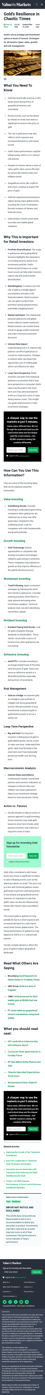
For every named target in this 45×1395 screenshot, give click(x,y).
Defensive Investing (16, 654)
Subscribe (33, 450)
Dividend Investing (15, 620)
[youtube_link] (21, 1302)
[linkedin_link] (16, 1302)
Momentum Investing (17, 578)
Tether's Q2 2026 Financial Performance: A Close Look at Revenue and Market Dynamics (23, 1184)
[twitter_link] (4, 1302)
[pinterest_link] (27, 1302)
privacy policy (24, 456)
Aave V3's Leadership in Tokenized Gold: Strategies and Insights (21, 1162)
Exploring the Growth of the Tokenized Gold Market (23, 1154)
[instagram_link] (10, 1302)
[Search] (36, 4)
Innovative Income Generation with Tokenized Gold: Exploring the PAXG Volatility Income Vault (21, 1172)
